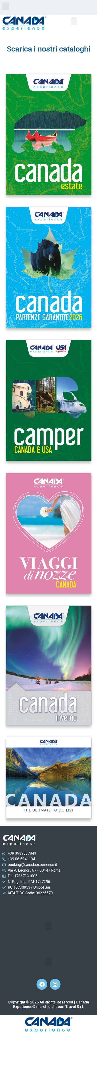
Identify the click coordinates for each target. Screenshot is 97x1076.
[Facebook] (41, 984)
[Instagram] (55, 984)
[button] (5, 6)
